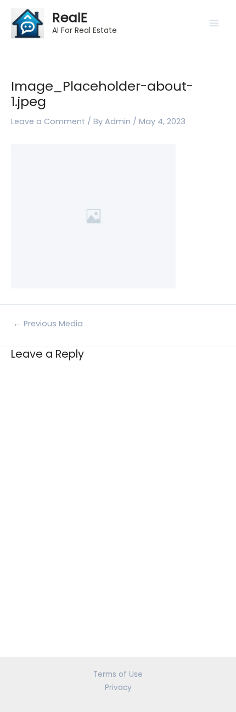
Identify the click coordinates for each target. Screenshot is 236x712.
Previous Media (48, 324)
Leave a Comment (48, 121)
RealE (69, 17)
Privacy (118, 687)
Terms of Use (118, 674)
